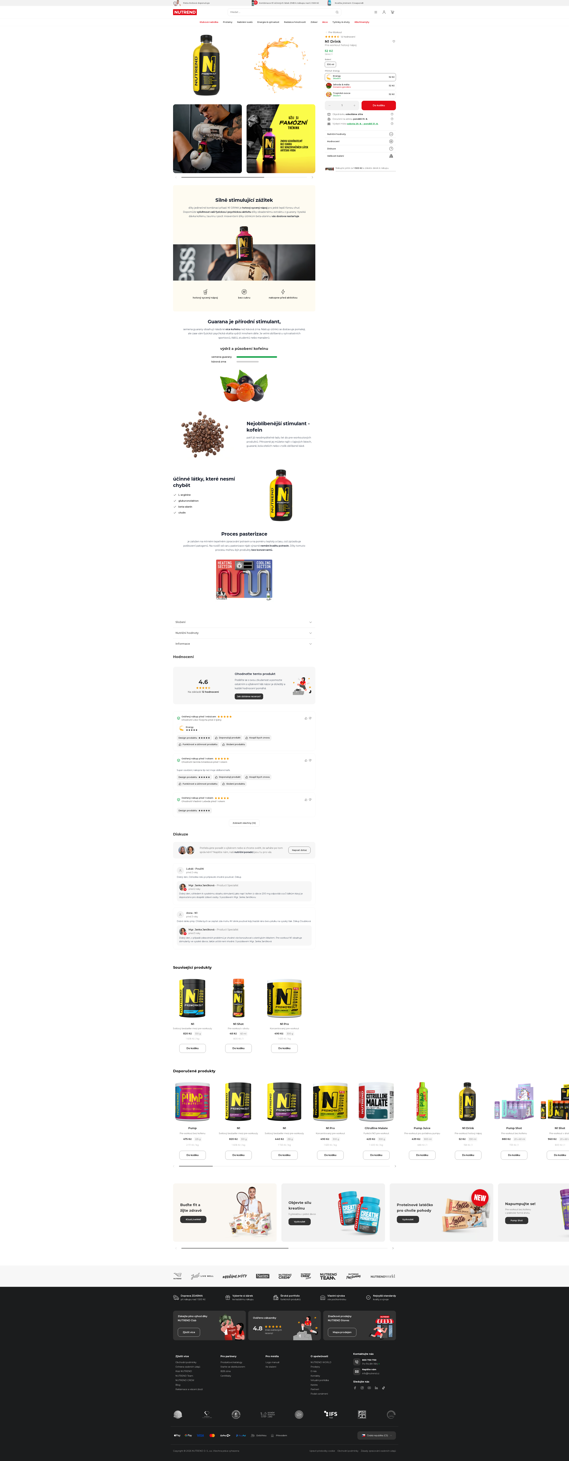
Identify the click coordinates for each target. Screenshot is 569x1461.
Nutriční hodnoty (336, 134)
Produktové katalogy (231, 1362)
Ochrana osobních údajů (187, 1366)
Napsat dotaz (299, 850)
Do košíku (193, 1048)
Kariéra (314, 1385)
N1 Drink (468, 1128)
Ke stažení (271, 1366)
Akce (325, 22)
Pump (192, 1128)
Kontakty (315, 1376)
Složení (180, 622)
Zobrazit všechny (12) (244, 823)
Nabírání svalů (245, 22)
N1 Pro (284, 1024)
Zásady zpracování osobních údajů (378, 1451)
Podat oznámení (319, 1393)
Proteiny (227, 22)
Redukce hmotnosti (295, 22)
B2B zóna (225, 1371)
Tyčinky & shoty (341, 22)
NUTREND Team (184, 1376)
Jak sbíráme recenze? (249, 696)
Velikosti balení (335, 156)
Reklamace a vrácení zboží (189, 1389)
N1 (192, 1024)
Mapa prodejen (342, 1332)
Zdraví (314, 22)
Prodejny (315, 1366)
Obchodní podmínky (185, 1362)
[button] (312, 177)
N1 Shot (238, 1024)
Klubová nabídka (209, 22)
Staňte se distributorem (232, 1366)
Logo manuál (272, 1362)
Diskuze (331, 148)
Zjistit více (189, 1332)
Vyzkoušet (299, 1221)
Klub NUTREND (183, 1371)
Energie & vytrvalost (268, 22)
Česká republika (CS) (377, 1435)
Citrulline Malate (376, 1128)
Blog (177, 1385)
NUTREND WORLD (321, 1362)
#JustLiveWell (193, 1219)
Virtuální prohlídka (320, 1380)
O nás (314, 1371)
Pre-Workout (335, 32)
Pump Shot (514, 1128)
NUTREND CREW (184, 1380)
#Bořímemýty (361, 22)
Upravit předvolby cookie (322, 1451)
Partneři (315, 1389)
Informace (182, 643)
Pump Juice (422, 1128)
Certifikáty (225, 1376)
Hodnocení (333, 141)
